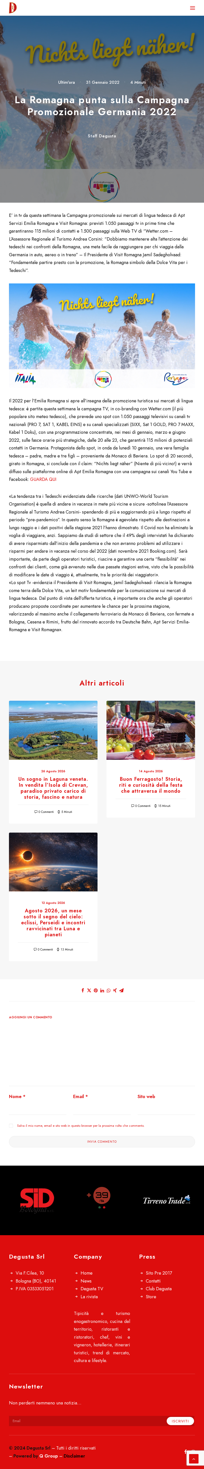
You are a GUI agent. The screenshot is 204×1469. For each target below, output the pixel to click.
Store (151, 1297)
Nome (17, 1096)
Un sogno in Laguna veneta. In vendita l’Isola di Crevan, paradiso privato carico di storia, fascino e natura (53, 788)
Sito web (146, 1096)
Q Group (48, 1456)
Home (87, 1273)
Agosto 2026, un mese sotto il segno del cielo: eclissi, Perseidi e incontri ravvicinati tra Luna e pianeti (53, 922)
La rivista (89, 1297)
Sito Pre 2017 (159, 1273)
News (86, 1281)
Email (80, 1096)
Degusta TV (92, 1289)
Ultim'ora (66, 82)
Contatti (153, 1281)
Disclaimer (74, 1456)
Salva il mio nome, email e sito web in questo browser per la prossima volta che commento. (81, 1125)
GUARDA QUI (43, 479)
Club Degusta (159, 1289)
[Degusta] (36, 7)
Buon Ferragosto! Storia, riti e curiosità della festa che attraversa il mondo (151, 785)
